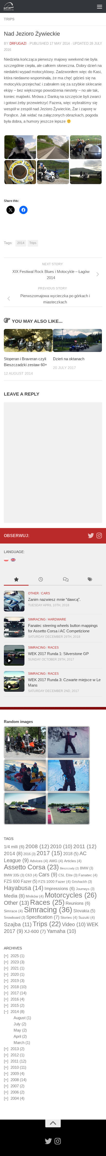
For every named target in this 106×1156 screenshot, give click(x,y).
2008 (37, 846)
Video (74, 924)
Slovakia (84, 911)
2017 (49, 853)
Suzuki (86, 917)
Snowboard (14, 917)
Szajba (18, 924)
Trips (9, 19)
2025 (15, 956)
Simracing (37, 619)
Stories (68, 917)
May (17, 1030)
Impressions (60, 888)
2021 (15, 968)
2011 (84, 846)
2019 (15, 980)
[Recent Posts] (41, 580)
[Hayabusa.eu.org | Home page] (10, 6)
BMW (86, 868)
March (19, 1042)
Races (53, 647)
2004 (15, 1098)
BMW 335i (14, 875)
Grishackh (82, 882)
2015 (15, 1005)
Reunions (78, 903)
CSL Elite (67, 875)
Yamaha (61, 931)
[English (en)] (13, 559)
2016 (29, 854)
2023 (15, 962)
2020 (15, 974)
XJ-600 (35, 931)
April (17, 1036)
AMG (56, 861)
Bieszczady (69, 868)
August (19, 1018)
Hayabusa (23, 888)
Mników (35, 896)
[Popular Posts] (16, 580)
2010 (61, 846)
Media (14, 896)
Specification (42, 917)
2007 (15, 1086)
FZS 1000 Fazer (54, 881)
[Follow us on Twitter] (91, 535)
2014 (20, 243)
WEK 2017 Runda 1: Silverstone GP (58, 653)
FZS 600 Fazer (20, 881)
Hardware (57, 619)
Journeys (85, 889)
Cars (45, 593)
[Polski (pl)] (6, 559)
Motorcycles (71, 895)
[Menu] (99, 6)
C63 (31, 875)
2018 (70, 854)
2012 (15, 1055)
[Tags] (90, 580)
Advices (39, 861)
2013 (15, 1049)
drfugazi (18, 43)
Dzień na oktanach (68, 359)
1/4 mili (14, 846)
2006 (15, 1092)
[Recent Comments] (65, 580)
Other (33, 593)
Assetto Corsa (31, 867)
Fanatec (88, 875)
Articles (73, 861)
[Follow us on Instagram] (99, 535)
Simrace (13, 911)
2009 (15, 1073)
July (17, 1024)
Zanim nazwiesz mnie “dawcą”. (54, 599)
